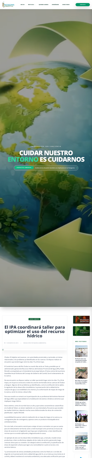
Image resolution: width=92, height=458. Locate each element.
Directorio (66, 4)
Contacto (83, 4)
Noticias (31, 4)
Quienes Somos (43, 4)
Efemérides (55, 4)
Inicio (23, 4)
